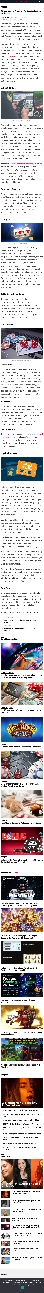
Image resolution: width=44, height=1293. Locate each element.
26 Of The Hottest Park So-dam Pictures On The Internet (21, 1124)
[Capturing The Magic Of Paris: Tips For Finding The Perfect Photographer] (5, 1235)
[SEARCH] (42, 1)
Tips (11, 707)
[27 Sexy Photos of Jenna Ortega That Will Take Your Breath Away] (22, 1174)
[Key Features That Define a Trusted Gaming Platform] (22, 985)
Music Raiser (21, 1)
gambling (21, 613)
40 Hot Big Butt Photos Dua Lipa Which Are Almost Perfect (22, 1110)
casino (13, 613)
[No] (20, 1290)
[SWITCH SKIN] (39, 1)
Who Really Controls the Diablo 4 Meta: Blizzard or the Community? (21, 1033)
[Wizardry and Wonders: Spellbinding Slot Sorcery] (22, 729)
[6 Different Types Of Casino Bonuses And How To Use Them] (22, 693)
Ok (22, 1288)
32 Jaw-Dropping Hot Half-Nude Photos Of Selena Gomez (22, 1134)
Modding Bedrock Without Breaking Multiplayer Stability (20, 1066)
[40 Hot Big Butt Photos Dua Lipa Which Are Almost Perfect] (5, 1203)
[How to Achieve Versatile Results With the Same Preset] (5, 1220)
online (36, 596)
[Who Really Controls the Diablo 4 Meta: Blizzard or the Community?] (22, 1017)
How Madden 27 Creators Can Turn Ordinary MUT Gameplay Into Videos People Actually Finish (21, 904)
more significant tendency (23, 164)
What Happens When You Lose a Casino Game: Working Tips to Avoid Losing (20, 785)
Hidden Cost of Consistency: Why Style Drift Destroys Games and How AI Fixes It (19, 969)
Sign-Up (30, 613)
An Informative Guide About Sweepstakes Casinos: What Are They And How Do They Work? (21, 676)
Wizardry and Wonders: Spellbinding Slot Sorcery (21, 747)
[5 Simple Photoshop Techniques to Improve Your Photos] (5, 1243)
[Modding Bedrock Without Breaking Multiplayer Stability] (22, 1049)
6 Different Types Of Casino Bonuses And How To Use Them (21, 711)
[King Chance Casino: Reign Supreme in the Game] (22, 804)
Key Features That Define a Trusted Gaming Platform (19, 1001)
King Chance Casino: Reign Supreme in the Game (21, 823)
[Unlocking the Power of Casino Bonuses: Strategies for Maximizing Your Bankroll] (22, 841)
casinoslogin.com (12, 56)
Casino (4, 672)
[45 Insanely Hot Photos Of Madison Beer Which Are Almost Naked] (5, 1212)
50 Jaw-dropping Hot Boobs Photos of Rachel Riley (20, 1144)
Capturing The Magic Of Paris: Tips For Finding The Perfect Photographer (27, 1234)
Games (15, 872)
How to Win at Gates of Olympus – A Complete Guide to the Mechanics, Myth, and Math (19, 937)
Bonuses (5, 613)
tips (37, 613)
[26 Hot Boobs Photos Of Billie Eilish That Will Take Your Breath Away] (22, 1093)
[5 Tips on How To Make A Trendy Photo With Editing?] (5, 1251)
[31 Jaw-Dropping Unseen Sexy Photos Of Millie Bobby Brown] (5, 1260)
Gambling (10, 672)
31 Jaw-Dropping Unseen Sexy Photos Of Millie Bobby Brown (22, 1120)
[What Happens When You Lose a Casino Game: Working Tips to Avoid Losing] (22, 765)
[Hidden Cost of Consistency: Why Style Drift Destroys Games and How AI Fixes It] (22, 952)
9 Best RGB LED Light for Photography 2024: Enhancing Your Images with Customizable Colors (26, 1227)
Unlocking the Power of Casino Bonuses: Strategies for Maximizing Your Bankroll (22, 861)
